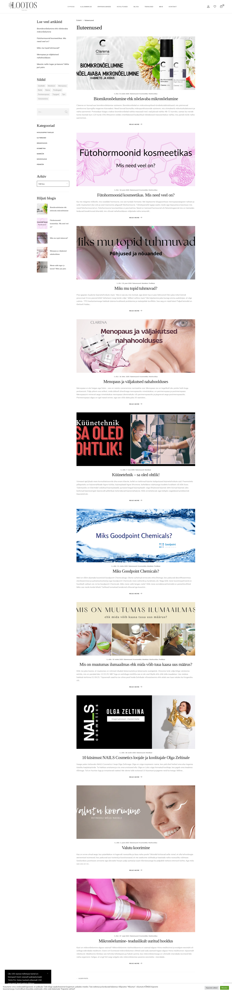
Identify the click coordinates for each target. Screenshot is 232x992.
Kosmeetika (41, 148)
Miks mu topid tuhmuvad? (48, 48)
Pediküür (40, 164)
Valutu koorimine (136, 847)
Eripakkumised (104, 7)
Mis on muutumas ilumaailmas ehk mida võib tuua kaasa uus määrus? (136, 664)
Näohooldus (42, 159)
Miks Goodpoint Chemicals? (136, 571)
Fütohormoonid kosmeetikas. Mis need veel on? (59, 223)
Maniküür (40, 154)
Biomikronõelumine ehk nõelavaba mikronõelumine (136, 98)
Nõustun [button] (224, 988)
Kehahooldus (42, 143)
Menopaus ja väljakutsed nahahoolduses (135, 381)
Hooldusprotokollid (45, 132)
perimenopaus (43, 94)
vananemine (43, 99)
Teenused (149, 7)
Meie (161, 7)
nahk (40, 90)
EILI (117, 94)
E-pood (71, 7)
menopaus (62, 86)
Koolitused (122, 7)
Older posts (83, 978)
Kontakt (173, 7)
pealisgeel (57, 90)
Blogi (136, 7)
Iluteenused (41, 138)
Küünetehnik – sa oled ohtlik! (136, 474)
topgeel (56, 94)
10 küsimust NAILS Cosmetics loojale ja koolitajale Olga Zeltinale (136, 757)
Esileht (79, 20)
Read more (134, 124)
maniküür (51, 86)
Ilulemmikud (86, 7)
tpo (63, 94)
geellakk (41, 86)
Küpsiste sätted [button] (211, 988)
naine (47, 90)
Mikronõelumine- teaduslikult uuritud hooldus (136, 941)
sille (124, 470)
